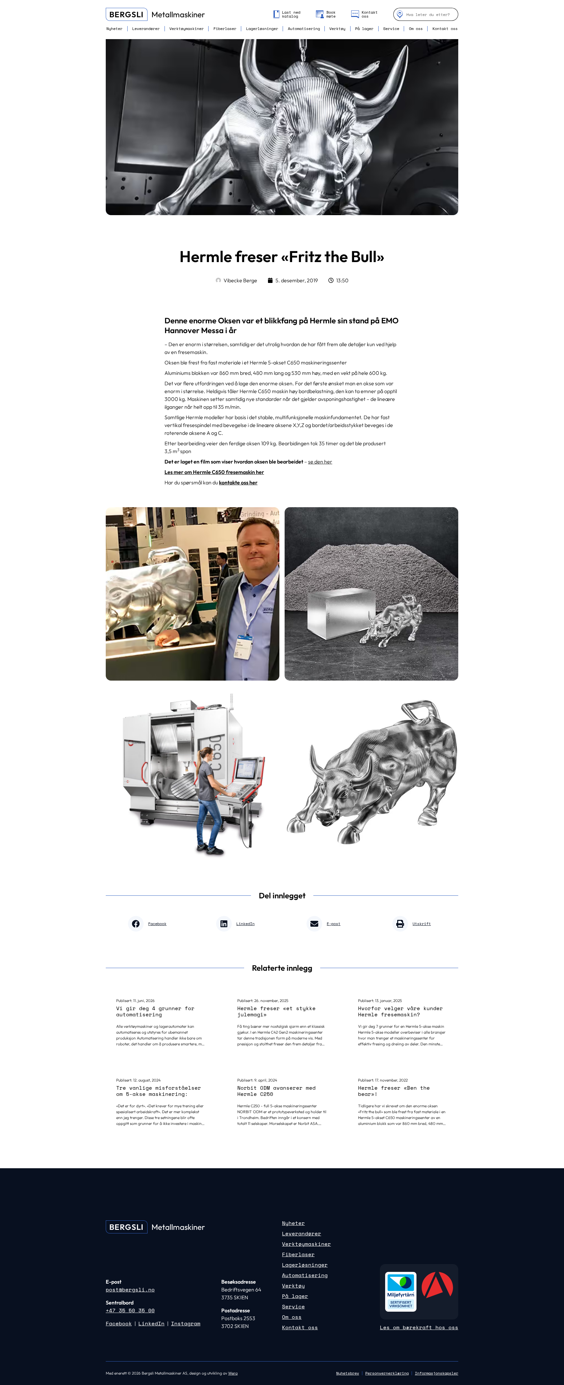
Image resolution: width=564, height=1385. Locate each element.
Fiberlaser (224, 28)
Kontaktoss (370, 14)
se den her (320, 461)
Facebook (119, 1323)
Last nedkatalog (291, 14)
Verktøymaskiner (186, 28)
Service (391, 28)
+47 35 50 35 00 (130, 1310)
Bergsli (126, 14)
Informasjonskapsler (436, 1373)
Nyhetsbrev (347, 1373)
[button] (150, 924)
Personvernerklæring (387, 1373)
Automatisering (304, 28)
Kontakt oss (445, 28)
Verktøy (337, 28)
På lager (364, 28)
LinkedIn (151, 1323)
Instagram (185, 1323)
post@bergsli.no (130, 1289)
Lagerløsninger (262, 28)
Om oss (416, 28)
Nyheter (114, 28)
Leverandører (146, 28)
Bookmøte (331, 14)
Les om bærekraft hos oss (419, 1327)
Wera (233, 1373)
